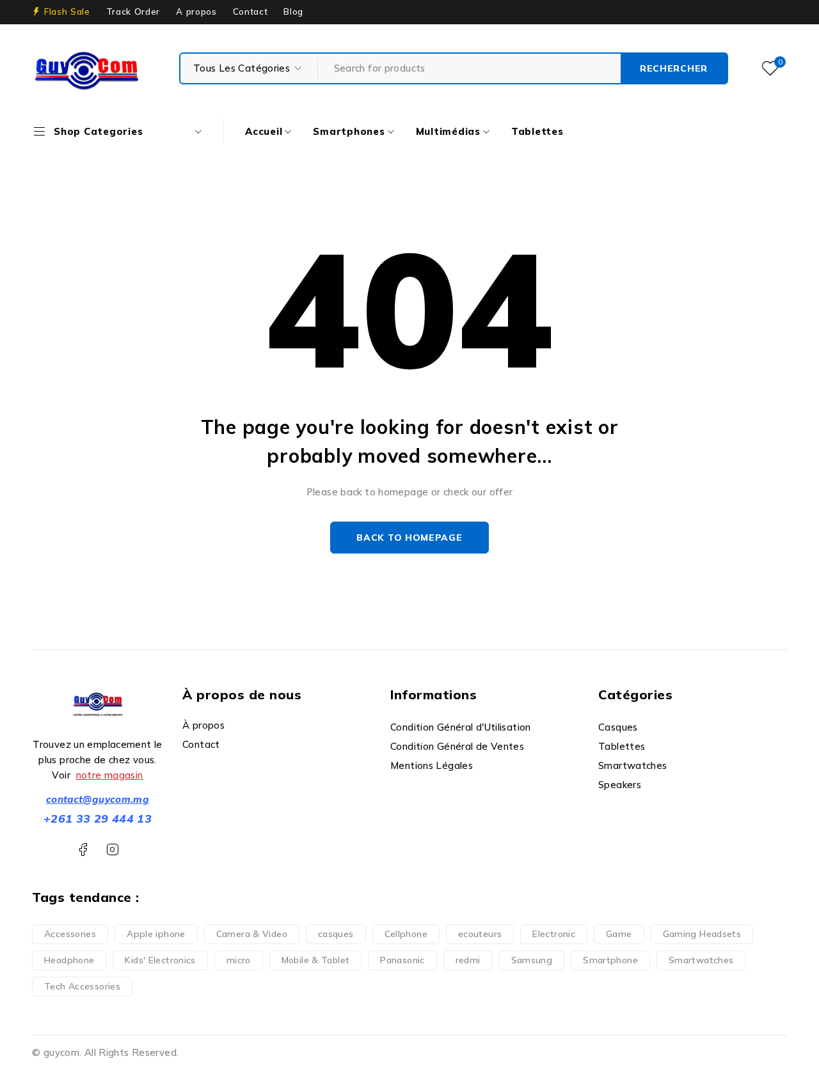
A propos (196, 11)
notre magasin (109, 775)
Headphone (69, 960)
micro (239, 960)
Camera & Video (251, 934)
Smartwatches (701, 960)
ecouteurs (480, 934)
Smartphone (610, 960)
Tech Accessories (82, 986)
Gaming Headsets (702, 934)
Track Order (133, 11)
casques (336, 934)
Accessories (70, 934)
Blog (293, 11)
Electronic (553, 934)
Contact (250, 11)
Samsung (532, 960)
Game (619, 934)
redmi (468, 960)
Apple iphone (156, 934)
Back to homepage (409, 537)
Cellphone (406, 934)
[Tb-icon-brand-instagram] (112, 850)
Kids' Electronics (160, 960)
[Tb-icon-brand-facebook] (83, 850)
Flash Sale (67, 11)
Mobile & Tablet (316, 960)
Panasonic (402, 960)
